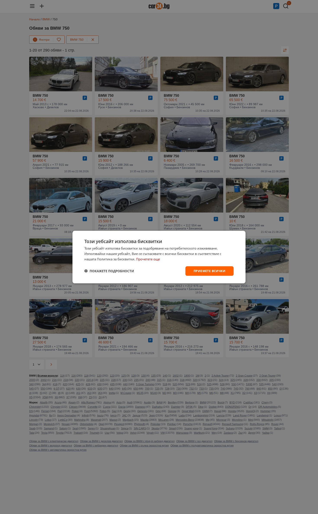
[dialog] (159, 257)
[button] (109, 271)
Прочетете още (148, 259)
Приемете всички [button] (209, 271)
